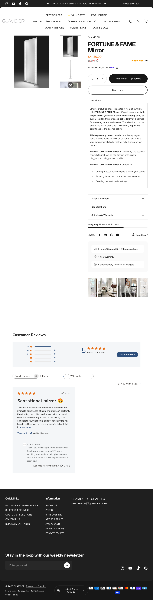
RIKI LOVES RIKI (53, 514)
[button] (70, 46)
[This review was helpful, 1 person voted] (62, 465)
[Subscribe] (67, 565)
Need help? (142, 235)
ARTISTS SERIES (54, 519)
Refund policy (10, 591)
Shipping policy (11, 595)
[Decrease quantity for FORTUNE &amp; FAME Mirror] (91, 78)
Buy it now (117, 90)
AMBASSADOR (53, 523)
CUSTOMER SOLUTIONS (18, 514)
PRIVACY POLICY (54, 533)
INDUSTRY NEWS (54, 528)
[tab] (96, 100)
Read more (25, 427)
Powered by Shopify (36, 586)
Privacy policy (23, 591)
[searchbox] (23, 376)
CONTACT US (12, 519)
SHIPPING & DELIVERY (17, 510)
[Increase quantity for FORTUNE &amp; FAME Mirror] (103, 78)
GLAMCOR (94, 37)
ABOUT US (51, 505)
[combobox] (135, 3)
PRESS (49, 510)
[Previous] (48, 3)
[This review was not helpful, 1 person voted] (67, 465)
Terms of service (37, 591)
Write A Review (127, 354)
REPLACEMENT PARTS (17, 523)
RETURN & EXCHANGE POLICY (21, 505)
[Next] (104, 3)
